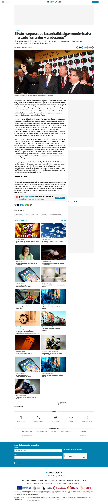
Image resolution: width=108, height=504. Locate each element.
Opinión (77, 480)
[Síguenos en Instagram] (51, 476)
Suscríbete (19, 463)
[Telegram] (85, 47)
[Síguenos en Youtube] (49, 476)
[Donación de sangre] (39, 418)
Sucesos (41, 480)
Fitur (27, 214)
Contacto (65, 483)
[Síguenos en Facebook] (44, 476)
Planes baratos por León (41, 431)
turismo (44, 214)
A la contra (53, 431)
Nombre (16, 447)
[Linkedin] (82, 47)
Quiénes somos (58, 483)
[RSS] (64, 476)
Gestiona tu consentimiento (75, 483)
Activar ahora (59, 197)
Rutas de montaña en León (66, 431)
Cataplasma (83, 435)
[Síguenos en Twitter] (46, 476)
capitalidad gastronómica (55, 214)
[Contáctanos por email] (61, 476)
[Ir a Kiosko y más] (59, 476)
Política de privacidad (38, 483)
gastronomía (19, 214)
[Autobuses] (71, 418)
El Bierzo (33, 480)
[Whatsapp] (87, 47)
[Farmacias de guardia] (87, 418)
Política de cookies (49, 483)
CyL (46, 480)
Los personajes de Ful (27, 435)
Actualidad (17, 30)
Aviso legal (29, 483)
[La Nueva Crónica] (54, 473)
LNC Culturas (53, 480)
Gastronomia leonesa (27, 431)
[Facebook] (77, 47)
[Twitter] (80, 47)
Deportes (70, 480)
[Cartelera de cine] (55, 418)
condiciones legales (78, 449)
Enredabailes (83, 431)
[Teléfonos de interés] (20, 418)
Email (15, 454)
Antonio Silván (35, 214)
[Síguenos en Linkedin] (54, 476)
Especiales (62, 480)
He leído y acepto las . (73, 449)
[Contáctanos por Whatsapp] (56, 476)
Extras (84, 480)
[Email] (92, 47)
